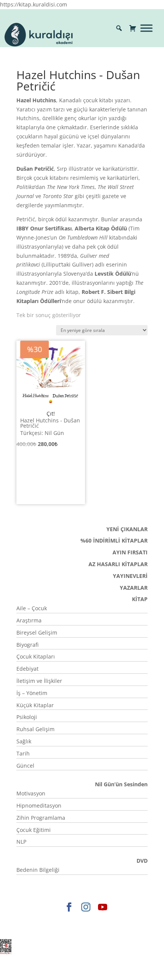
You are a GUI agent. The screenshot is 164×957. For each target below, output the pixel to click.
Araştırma (29, 620)
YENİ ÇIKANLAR (127, 529)
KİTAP (140, 599)
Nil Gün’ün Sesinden (121, 784)
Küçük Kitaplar (35, 705)
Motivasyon (30, 793)
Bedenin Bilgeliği (37, 869)
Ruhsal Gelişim (35, 729)
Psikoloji (26, 717)
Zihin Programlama (40, 817)
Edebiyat (27, 668)
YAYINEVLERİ (130, 575)
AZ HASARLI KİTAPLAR (118, 564)
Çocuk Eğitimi (33, 829)
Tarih (23, 753)
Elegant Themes (51, 920)
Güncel (25, 765)
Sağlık (23, 741)
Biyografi (27, 644)
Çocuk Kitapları (35, 656)
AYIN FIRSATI (130, 552)
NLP (21, 841)
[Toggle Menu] (146, 28)
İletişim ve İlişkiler (39, 680)
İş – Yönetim (31, 693)
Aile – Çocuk (31, 608)
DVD (142, 860)
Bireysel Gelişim (36, 632)
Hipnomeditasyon (38, 805)
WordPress (62, 928)
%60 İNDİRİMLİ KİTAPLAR (114, 540)
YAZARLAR (134, 587)
